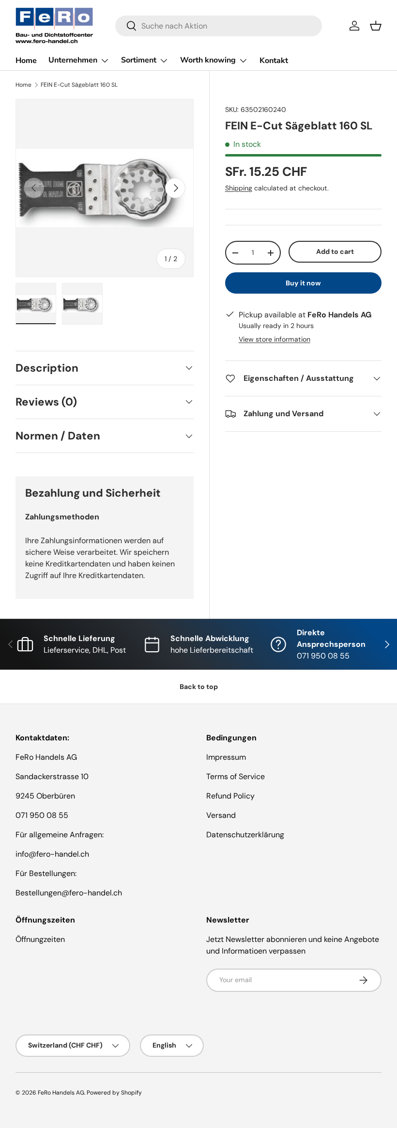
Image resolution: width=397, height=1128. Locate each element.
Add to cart (335, 251)
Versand (221, 815)
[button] (375, 25)
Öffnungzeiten (40, 939)
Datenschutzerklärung (245, 835)
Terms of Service (235, 776)
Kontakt (274, 60)
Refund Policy (230, 796)
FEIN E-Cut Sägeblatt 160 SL (79, 85)
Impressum (226, 757)
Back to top (199, 686)
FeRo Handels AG (61, 1093)
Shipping (238, 188)
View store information (274, 339)
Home (26, 60)
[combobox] (218, 26)
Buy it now (303, 283)
